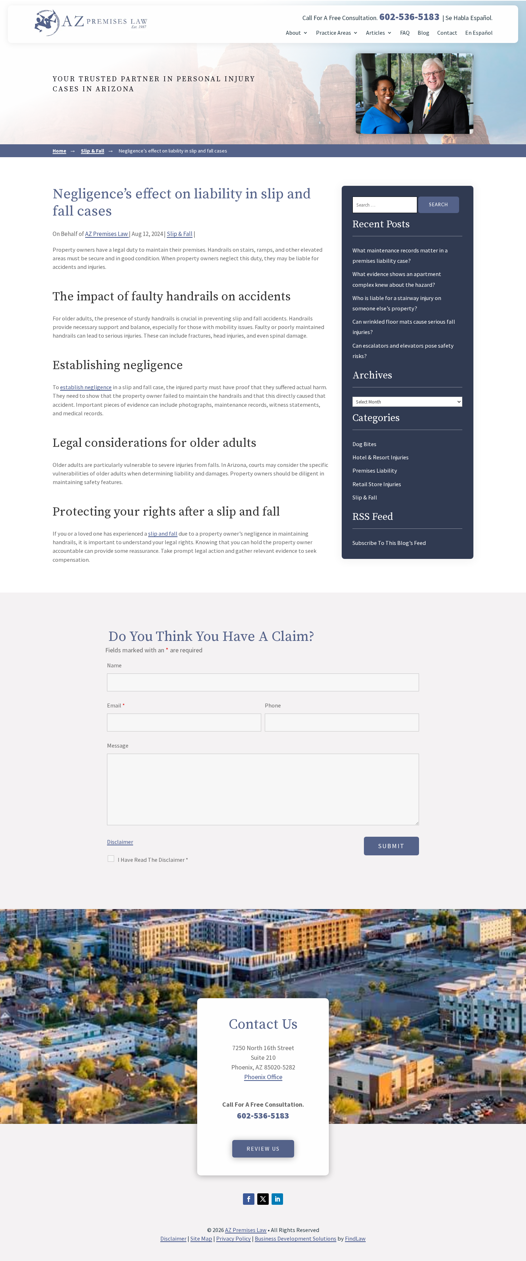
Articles (375, 32)
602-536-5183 (409, 16)
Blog (423, 32)
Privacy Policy (233, 1238)
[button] (519, 1209)
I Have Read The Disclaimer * (153, 859)
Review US (263, 1148)
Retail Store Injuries (376, 484)
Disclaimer (120, 841)
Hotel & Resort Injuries (380, 457)
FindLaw (355, 1238)
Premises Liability (374, 470)
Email (116, 705)
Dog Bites (364, 444)
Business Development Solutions (295, 1238)
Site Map (201, 1238)
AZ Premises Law (107, 234)
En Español (479, 32)
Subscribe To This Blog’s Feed (389, 542)
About (293, 32)
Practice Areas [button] (333, 32)
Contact (447, 32)
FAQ (405, 32)
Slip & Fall (180, 234)
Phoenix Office (263, 1077)
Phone (273, 705)
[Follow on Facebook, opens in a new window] (248, 1199)
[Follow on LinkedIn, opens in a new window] (277, 1199)
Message (117, 745)
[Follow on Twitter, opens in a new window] (263, 1199)
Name (114, 665)
